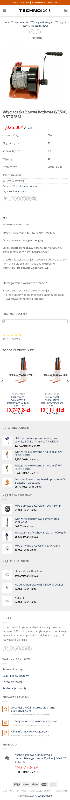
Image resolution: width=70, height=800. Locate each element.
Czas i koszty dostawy (15, 676)
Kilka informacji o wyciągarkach (30, 731)
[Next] (67, 387)
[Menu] (4, 11)
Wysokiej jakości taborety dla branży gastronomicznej (33, 709)
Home (7, 22)
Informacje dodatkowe (16, 224)
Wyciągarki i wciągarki (42, 22)
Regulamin (61, 790)
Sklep (15, 22)
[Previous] (2, 387)
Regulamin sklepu (13, 669)
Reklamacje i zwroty (14, 688)
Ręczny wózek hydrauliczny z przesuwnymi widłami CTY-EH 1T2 (52, 401)
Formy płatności (12, 682)
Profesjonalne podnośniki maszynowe (34, 721)
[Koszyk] (66, 10)
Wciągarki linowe (39, 25)
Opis (4, 218)
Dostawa (8, 790)
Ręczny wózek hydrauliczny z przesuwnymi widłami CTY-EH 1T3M (18, 401)
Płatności (21, 790)
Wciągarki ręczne (38, 186)
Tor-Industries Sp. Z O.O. (19, 191)
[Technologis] (35, 10)
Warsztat (24, 22)
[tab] (35, 218)
